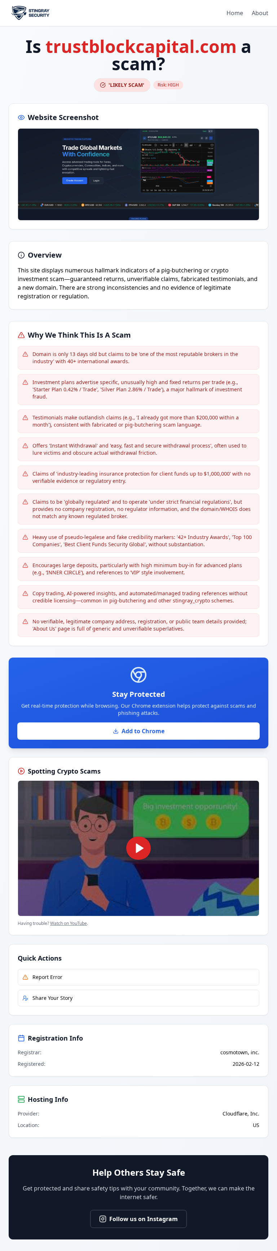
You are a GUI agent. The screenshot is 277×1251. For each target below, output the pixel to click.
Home (235, 13)
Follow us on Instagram (143, 1219)
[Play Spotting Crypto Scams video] (138, 848)
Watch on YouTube (68, 923)
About (260, 13)
